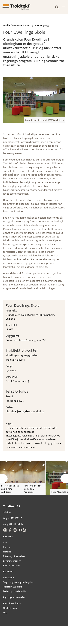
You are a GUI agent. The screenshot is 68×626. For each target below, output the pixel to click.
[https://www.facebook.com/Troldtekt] (10, 530)
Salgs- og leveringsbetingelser (18, 582)
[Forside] (16, 7)
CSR (5, 542)
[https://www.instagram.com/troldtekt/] (5, 530)
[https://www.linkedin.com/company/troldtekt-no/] (25, 530)
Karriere (7, 547)
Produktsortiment (12, 603)
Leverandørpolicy (12, 560)
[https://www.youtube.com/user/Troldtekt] (20, 530)
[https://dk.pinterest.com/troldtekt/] (15, 530)
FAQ (5, 612)
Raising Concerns (12, 565)
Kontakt (8, 571)
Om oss (8, 536)
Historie (7, 551)
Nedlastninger (10, 607)
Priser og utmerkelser (14, 556)
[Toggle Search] (57, 7)
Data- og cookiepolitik (14, 591)
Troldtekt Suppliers (12, 586)
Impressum (8, 577)
